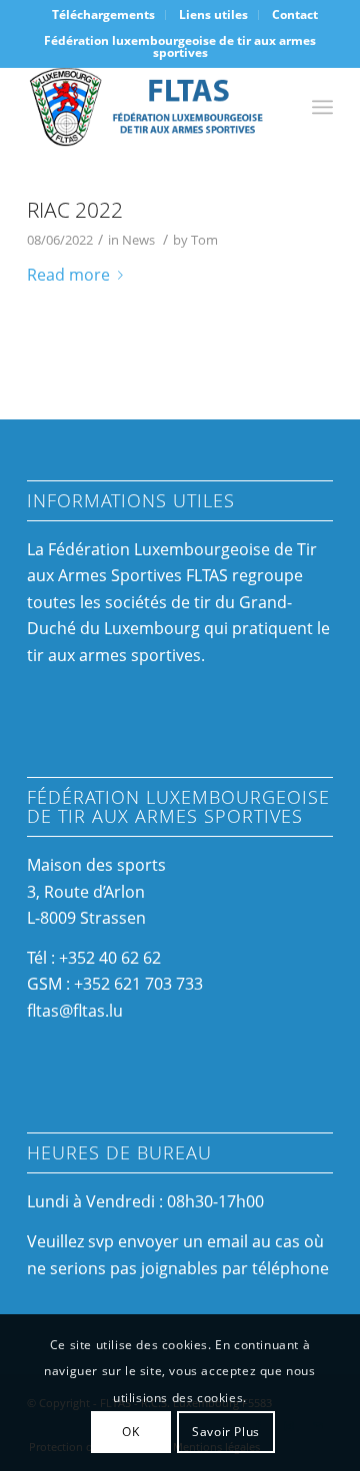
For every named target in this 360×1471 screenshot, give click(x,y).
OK (130, 1431)
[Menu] (322, 107)
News (138, 240)
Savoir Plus (226, 1431)
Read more (68, 275)
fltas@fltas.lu (75, 1011)
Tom (204, 240)
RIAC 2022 (75, 210)
